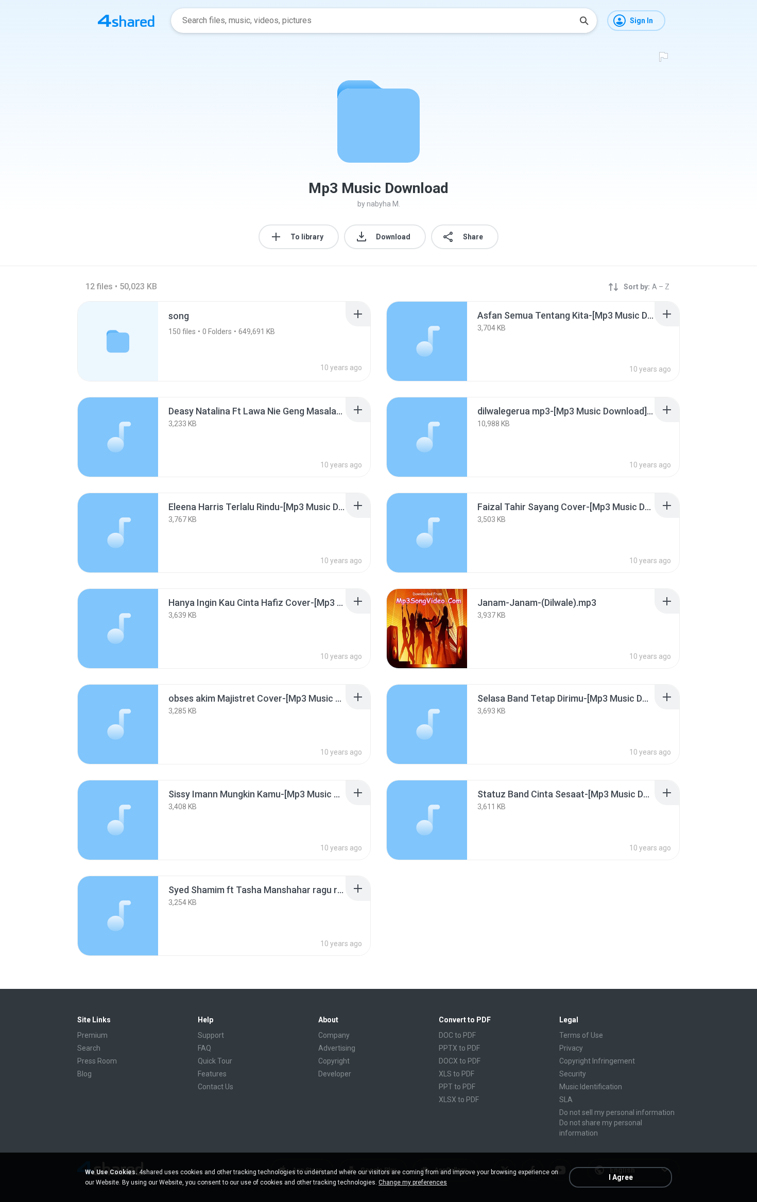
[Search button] (584, 20)
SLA (566, 1099)
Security (572, 1074)
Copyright (334, 1061)
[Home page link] (126, 20)
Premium (92, 1035)
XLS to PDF (456, 1074)
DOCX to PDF (459, 1061)
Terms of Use (581, 1035)
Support (211, 1035)
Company (334, 1035)
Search (88, 1048)
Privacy (571, 1048)
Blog (84, 1074)
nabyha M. (383, 204)
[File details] (427, 341)
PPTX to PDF (459, 1048)
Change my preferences (412, 1182)
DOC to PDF (457, 1035)
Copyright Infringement (597, 1061)
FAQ (204, 1048)
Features (212, 1074)
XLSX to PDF (459, 1099)
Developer (334, 1074)
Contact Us (215, 1087)
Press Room (97, 1061)
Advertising (336, 1048)
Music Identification (590, 1087)
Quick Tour (215, 1061)
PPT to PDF (457, 1087)
